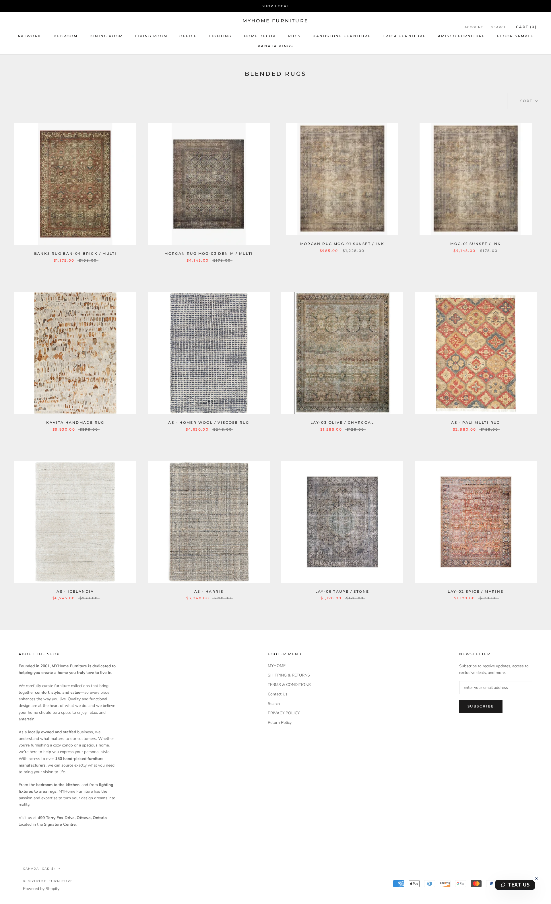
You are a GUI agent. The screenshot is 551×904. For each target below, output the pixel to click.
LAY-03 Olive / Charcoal (342, 422)
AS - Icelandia (75, 591)
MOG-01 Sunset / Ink (475, 244)
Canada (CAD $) (39, 868)
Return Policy (280, 722)
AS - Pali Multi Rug (475, 422)
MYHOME (277, 665)
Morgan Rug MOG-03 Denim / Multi (208, 253)
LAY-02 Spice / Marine (475, 591)
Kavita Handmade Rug (75, 422)
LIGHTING (220, 36)
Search (499, 27)
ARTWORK (30, 36)
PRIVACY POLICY (284, 713)
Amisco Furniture (461, 36)
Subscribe (480, 706)
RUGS (294, 36)
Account (474, 27)
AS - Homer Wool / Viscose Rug (208, 422)
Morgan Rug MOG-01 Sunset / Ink (342, 244)
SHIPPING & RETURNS (289, 675)
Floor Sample (515, 36)
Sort (527, 101)
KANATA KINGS (275, 46)
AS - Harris (208, 591)
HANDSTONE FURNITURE (342, 36)
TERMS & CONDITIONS (289, 684)
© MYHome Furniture (48, 881)
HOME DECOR (260, 36)
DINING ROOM (106, 36)
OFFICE (188, 36)
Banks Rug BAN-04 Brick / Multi (75, 253)
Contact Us (278, 694)
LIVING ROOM (151, 36)
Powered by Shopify (41, 888)
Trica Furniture (404, 36)
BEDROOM (66, 36)
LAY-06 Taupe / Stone (342, 591)
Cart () (526, 27)
